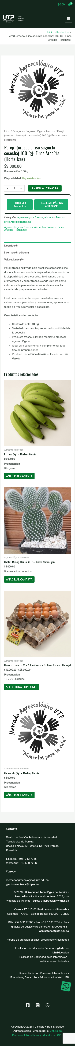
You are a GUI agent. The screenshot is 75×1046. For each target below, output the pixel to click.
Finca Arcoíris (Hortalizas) (18, 221)
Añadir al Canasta (45, 188)
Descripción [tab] (11, 245)
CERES (65, 913)
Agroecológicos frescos (41, 131)
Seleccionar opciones (21, 687)
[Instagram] (37, 1005)
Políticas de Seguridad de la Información (43, 956)
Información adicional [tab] (16, 252)
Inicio (7, 131)
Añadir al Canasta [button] (19, 476)
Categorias (19, 131)
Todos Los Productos (19, 204)
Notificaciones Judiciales (54, 961)
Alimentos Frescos (54, 217)
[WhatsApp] (47, 1005)
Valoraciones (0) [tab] (14, 259)
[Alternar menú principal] (68, 18)
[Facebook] (27, 1005)
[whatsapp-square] (66, 986)
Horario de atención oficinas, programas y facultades (37, 939)
